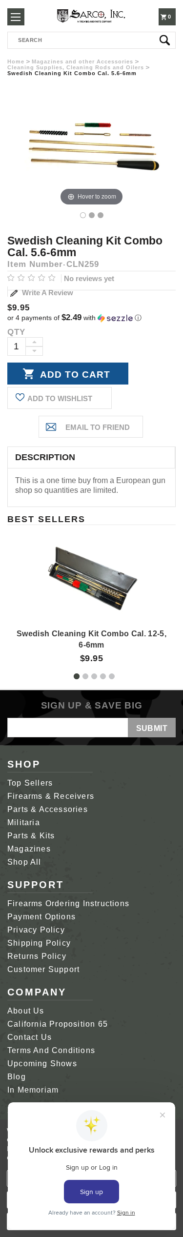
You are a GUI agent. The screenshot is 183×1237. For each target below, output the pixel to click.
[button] (91, 318)
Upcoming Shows (42, 1063)
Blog (16, 1077)
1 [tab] (77, 676)
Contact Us (29, 1037)
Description (45, 457)
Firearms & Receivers (50, 796)
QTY (16, 332)
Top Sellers (30, 783)
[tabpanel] (92, 595)
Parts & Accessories (47, 809)
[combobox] (91, 40)
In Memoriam (33, 1090)
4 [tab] (103, 676)
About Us (25, 1011)
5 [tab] (112, 676)
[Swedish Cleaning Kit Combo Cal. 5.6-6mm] (83, 215)
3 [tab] (94, 676)
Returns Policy (36, 956)
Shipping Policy (39, 943)
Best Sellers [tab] (46, 519)
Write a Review (46, 292)
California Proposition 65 (57, 1024)
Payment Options (41, 917)
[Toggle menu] (15, 16)
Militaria (23, 822)
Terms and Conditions (51, 1050)
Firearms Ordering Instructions (68, 903)
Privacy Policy (36, 930)
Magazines (29, 849)
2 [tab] (85, 676)
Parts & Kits (31, 835)
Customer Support (43, 969)
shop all (24, 862)
